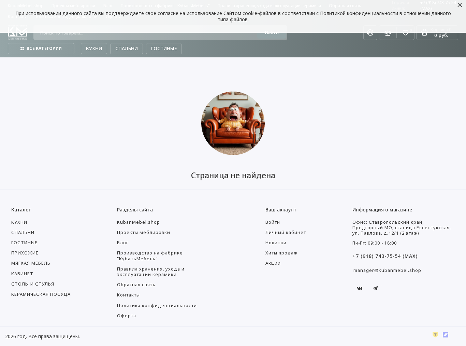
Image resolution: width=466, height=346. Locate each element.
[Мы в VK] (359, 288)
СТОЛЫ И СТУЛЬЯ (32, 284)
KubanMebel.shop (138, 222)
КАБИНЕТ (22, 274)
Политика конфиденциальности (157, 305)
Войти (272, 222)
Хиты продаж (281, 253)
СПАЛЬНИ (22, 232)
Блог (122, 243)
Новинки (276, 243)
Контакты (128, 295)
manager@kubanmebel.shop (387, 270)
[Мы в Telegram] (375, 288)
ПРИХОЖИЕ (25, 253)
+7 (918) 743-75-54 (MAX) (385, 256)
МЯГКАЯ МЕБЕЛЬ (30, 263)
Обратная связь (136, 285)
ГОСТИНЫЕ (24, 243)
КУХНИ (19, 222)
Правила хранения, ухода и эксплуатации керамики (151, 271)
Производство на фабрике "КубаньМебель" (150, 255)
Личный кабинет (285, 232)
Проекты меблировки (143, 232)
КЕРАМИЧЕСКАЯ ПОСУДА (41, 294)
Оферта (126, 316)
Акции (273, 263)
